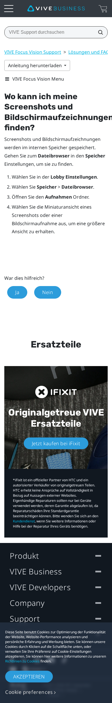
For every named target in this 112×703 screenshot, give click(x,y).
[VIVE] (56, 8)
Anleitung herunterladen (35, 65)
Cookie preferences (29, 692)
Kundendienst (24, 521)
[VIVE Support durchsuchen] (98, 32)
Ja (17, 292)
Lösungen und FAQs (90, 52)
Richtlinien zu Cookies (22, 661)
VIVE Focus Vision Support (32, 52)
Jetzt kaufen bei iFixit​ (56, 443)
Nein (47, 292)
